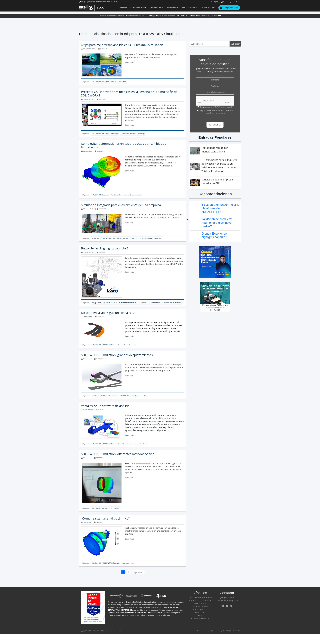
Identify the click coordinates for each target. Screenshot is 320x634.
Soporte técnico (200, 606)
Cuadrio (237, 631)
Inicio (122, 8)
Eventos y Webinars (200, 618)
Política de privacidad (204, 631)
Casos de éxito (200, 609)
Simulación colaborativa (127, 303)
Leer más (129, 62)
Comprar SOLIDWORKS (200, 600)
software (135, 444)
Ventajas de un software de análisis (105, 406)
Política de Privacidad (224, 107)
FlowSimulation (116, 195)
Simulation (122, 82)
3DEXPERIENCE (175, 8)
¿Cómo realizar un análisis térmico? (105, 518)
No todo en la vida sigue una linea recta (108, 313)
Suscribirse (215, 124)
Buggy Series (96, 303)
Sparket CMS (224, 631)
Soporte (192, 8)
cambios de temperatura (132, 195)
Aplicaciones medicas (128, 133)
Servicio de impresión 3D (200, 597)
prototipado (158, 238)
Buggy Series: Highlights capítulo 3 (104, 248)
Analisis (113, 82)
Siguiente (138, 572)
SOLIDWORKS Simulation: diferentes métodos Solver (117, 454)
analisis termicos (128, 563)
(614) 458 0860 (89, 2)
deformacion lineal (129, 345)
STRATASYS (156, 8)
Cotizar (225, 2)
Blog (218, 2)
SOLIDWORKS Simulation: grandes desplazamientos (117, 355)
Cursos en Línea (208, 8)
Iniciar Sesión (236, 2)
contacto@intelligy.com (227, 600)
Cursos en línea (200, 603)
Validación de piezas (110, 303)
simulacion (136, 396)
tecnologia (141, 133)
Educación (200, 612)
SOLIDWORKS (137, 8)
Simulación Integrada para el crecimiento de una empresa (121, 205)
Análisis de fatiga (155, 303)
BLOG (100, 7)
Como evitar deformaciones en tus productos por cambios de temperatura (123, 145)
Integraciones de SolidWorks (142, 238)
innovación (114, 133)
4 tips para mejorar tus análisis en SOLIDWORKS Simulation (122, 45)
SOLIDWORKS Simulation (100, 82)
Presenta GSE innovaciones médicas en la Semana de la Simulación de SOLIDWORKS (129, 93)
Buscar (236, 43)
